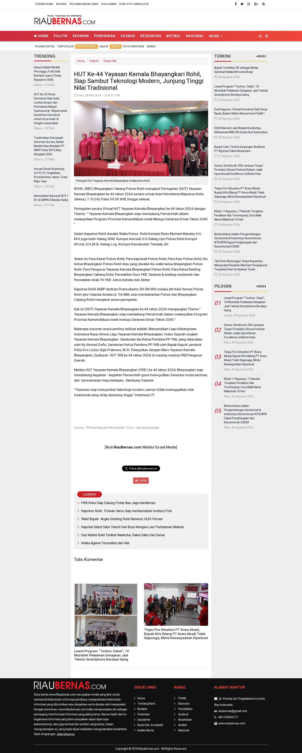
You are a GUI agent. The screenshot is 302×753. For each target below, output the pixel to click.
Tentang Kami (44, 4)
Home (42, 36)
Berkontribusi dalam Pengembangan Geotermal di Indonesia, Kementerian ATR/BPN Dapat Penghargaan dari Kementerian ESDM (237, 240)
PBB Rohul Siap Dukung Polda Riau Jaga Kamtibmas (118, 503)
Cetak (142, 480)
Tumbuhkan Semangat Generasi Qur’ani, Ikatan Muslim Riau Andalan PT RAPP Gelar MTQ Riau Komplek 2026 (49, 146)
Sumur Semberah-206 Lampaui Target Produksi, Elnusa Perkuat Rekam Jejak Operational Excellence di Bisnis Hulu (238, 169)
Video (115, 46)
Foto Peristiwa (133, 46)
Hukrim (94, 61)
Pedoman (143, 714)
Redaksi (61, 4)
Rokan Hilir (110, 61)
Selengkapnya (66, 734)
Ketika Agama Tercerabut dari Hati (105, 543)
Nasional (195, 36)
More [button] (214, 36)
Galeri (103, 46)
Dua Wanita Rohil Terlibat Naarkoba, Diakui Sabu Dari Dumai (123, 535)
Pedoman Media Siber (84, 4)
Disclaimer (108, 4)
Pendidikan (104, 36)
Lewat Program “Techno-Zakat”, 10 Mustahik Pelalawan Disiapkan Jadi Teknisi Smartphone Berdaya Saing (101, 655)
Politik (61, 36)
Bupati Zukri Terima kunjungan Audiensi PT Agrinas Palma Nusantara (239, 149)
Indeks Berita (145, 730)
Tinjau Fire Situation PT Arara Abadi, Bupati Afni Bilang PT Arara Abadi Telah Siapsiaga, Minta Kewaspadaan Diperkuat (176, 634)
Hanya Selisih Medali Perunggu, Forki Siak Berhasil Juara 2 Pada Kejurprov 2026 (47, 73)
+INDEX (261, 56)
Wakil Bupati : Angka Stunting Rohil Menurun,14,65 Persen (122, 519)
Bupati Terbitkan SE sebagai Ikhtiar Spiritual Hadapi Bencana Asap (236, 70)
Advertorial (86, 46)
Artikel (173, 36)
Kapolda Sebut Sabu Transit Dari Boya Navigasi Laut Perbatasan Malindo (132, 527)
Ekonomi (81, 36)
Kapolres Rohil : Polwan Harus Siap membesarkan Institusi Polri (126, 511)
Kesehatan (150, 36)
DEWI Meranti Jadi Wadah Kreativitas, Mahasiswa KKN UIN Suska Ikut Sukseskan (241, 130)
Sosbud (127, 36)
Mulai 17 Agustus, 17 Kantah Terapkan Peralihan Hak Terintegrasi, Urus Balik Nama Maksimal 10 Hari (238, 215)
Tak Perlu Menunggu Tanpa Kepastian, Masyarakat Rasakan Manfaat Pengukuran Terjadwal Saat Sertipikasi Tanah (240, 265)
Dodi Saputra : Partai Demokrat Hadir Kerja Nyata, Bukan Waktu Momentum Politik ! (240, 111)
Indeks (151, 46)
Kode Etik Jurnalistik (134, 4)
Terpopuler (65, 46)
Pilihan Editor (44, 46)
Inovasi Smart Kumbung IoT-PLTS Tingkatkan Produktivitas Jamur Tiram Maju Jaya (51, 175)
